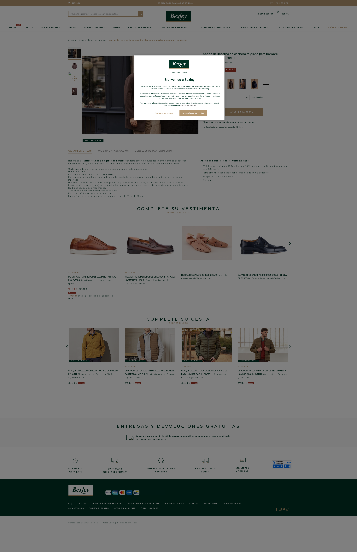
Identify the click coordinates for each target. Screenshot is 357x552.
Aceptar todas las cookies (193, 113)
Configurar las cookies (164, 113)
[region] (179, 87)
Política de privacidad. (188, 105)
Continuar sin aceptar (179, 73)
